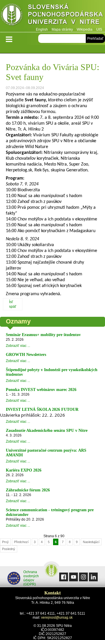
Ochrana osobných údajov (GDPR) (31, 578)
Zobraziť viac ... (18, 346)
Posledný (8, 549)
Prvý (5, 542)
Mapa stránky (62, 29)
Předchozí (21, 542)
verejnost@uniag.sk (57, 617)
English (42, 29)
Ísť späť (12, 304)
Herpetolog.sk (19, 170)
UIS (99, 29)
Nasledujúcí (91, 542)
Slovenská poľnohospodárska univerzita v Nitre (52, 16)
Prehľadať (95, 38)
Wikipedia (84, 29)
